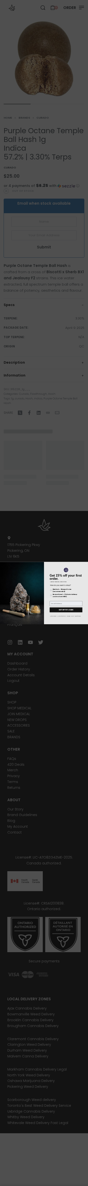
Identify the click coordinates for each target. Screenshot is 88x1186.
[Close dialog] (86, 563)
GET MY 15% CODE (66, 610)
